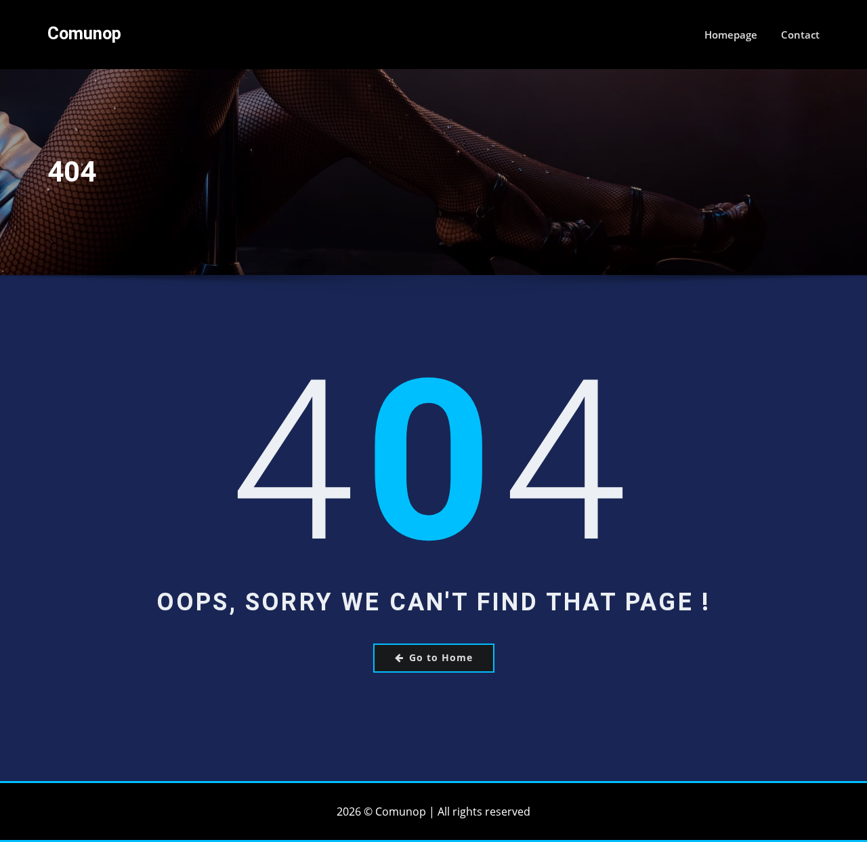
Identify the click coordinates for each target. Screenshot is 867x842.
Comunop (84, 33)
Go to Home (441, 657)
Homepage (730, 34)
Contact (800, 34)
